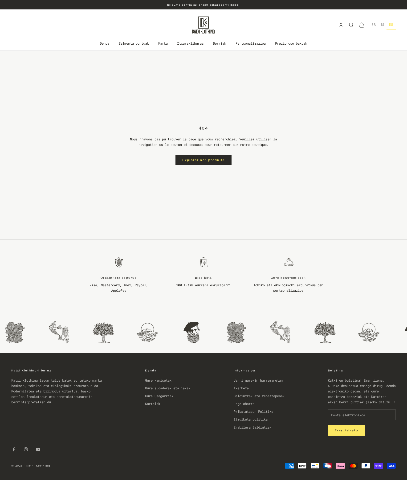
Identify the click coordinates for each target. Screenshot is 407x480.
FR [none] (374, 24)
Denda (104, 43)
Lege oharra (244, 403)
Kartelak (152, 403)
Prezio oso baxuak (291, 43)
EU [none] (391, 24)
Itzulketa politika (251, 419)
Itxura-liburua (190, 43)
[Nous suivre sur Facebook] (13, 449)
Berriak (219, 43)
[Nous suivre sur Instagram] (26, 449)
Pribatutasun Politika (253, 411)
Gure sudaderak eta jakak (167, 388)
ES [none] (382, 24)
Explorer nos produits (203, 160)
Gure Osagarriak (159, 396)
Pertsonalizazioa (251, 43)
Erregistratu (346, 430)
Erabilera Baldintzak (252, 427)
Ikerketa (241, 388)
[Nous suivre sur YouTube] (38, 449)
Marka (163, 43)
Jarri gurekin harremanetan (258, 380)
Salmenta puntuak (134, 43)
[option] (373, 25)
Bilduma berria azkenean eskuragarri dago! (203, 4)
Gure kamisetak (158, 380)
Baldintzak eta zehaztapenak (259, 396)
